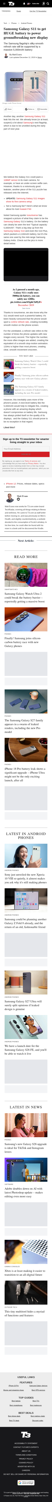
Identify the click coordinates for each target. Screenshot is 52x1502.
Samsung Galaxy (12, 221)
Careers (26, 1470)
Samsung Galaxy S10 (14, 231)
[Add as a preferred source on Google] (26, 1482)
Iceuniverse (32, 215)
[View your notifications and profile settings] (24, 3)
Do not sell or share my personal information (26, 1474)
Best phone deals (14, 1416)
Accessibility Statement (26, 1443)
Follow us (31, 109)
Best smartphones (16, 1405)
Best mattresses (36, 1405)
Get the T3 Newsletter (38, 11)
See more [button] (26, 308)
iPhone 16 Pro (14, 1386)
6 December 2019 (30, 303)
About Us (26, 1451)
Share (10, 109)
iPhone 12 (11, 484)
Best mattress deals (38, 1416)
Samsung (27, 122)
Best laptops (16, 1401)
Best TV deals (14, 1420)
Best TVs (36, 1401)
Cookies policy (26, 1463)
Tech (5, 23)
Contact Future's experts (26, 1447)
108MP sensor (11, 180)
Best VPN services (38, 1390)
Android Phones (26, 23)
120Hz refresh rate (20, 322)
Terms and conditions (26, 1455)
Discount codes (37, 1420)
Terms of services (31, 461)
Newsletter (43, 109)
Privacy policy (26, 1459)
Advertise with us (26, 1466)
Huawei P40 (25, 209)
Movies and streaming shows (13, 1390)
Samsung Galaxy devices (38, 1386)
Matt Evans (17, 55)
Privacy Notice (33, 463)
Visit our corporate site (31, 1493)
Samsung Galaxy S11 (34, 116)
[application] (26, 263)
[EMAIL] (19, 499)
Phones (14, 23)
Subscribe (35, 3)
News (40, 57)
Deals (19, 11)
